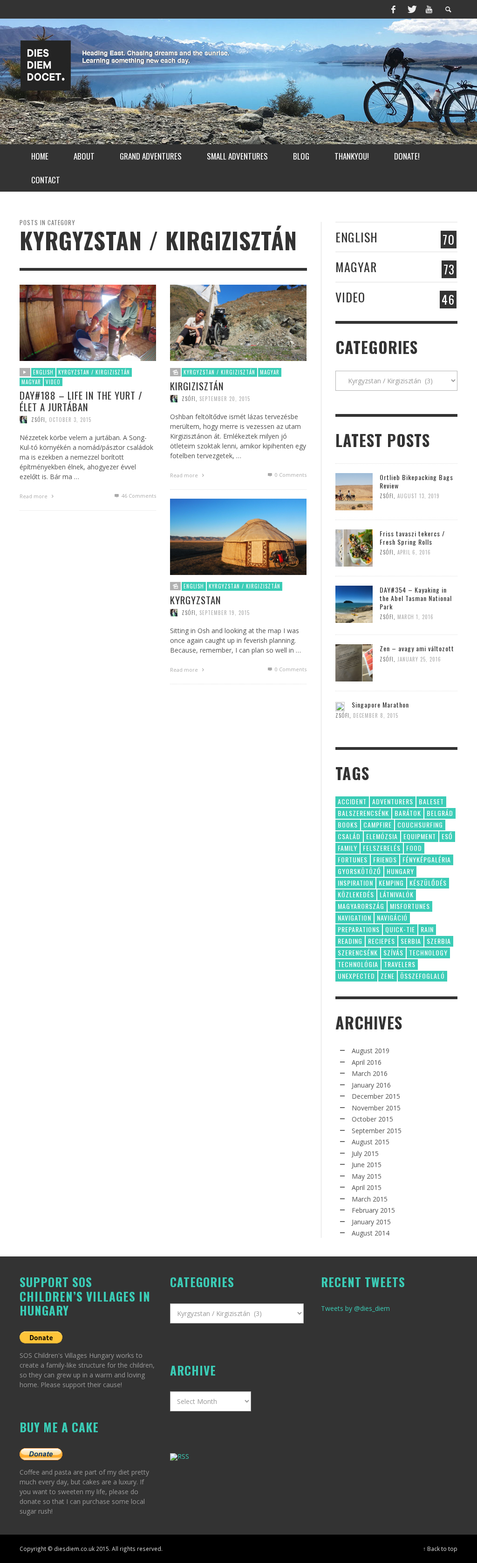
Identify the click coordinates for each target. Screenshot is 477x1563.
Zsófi (38, 419)
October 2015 (372, 1119)
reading (350, 941)
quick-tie (400, 929)
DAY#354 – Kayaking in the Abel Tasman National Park (416, 598)
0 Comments (290, 474)
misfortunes (410, 906)
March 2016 (370, 1073)
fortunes (353, 859)
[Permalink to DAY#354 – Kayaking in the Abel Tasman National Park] (354, 603)
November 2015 (376, 1107)
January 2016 (371, 1085)
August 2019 (370, 1050)
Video (53, 382)
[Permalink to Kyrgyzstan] (238, 536)
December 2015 (376, 1096)
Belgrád (440, 813)
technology (428, 952)
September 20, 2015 (224, 398)
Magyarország (361, 906)
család (349, 836)
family (347, 848)
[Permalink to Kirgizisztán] (238, 322)
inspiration (355, 883)
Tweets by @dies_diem (355, 1308)
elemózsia (382, 836)
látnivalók (397, 894)
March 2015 (370, 1199)
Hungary (400, 871)
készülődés (428, 883)
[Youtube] (429, 9)
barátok (408, 813)
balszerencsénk (363, 813)
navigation (354, 917)
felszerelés (382, 848)
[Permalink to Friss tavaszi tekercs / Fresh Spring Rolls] (354, 547)
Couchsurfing (420, 824)
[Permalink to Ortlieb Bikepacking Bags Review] (354, 491)
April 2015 (367, 1187)
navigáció (392, 917)
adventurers (392, 801)
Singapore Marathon (380, 704)
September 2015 (377, 1130)
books (348, 824)
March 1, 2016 (415, 617)
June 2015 (367, 1164)
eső (447, 836)
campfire (377, 824)
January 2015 (371, 1221)
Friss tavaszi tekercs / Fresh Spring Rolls (412, 537)
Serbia (411, 941)
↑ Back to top (440, 1548)
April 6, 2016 (414, 552)
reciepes (381, 941)
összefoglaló (422, 976)
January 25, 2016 (419, 659)
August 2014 (370, 1233)
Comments (139, 495)
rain (427, 929)
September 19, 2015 (224, 612)
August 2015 (370, 1141)
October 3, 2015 (70, 419)
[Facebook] (393, 9)
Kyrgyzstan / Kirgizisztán (94, 372)
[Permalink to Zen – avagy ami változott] (354, 662)
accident (352, 801)
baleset (431, 801)
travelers (400, 964)
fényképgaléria (426, 859)
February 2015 (373, 1210)
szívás (393, 952)
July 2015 (365, 1153)
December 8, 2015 (375, 715)
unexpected (356, 976)
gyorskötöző (359, 871)
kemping (391, 883)
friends (385, 859)
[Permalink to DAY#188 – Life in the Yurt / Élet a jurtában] (88, 322)
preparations (359, 929)
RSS (183, 1456)
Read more (34, 496)
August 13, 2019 (418, 496)
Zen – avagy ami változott (417, 648)
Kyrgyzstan (195, 600)
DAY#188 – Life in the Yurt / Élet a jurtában (81, 401)
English (43, 372)
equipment (419, 836)
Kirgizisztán (197, 386)
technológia (358, 964)
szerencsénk (358, 952)
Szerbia (439, 941)
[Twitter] (411, 9)
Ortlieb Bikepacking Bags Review (416, 481)
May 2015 (367, 1176)
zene (388, 976)
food (414, 848)
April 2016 (367, 1062)
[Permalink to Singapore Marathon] (340, 705)
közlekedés (356, 894)
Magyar (31, 382)
